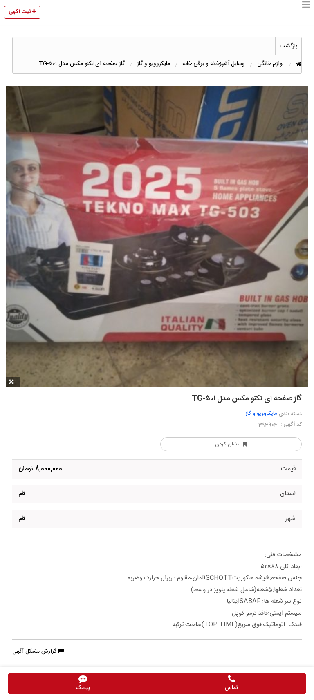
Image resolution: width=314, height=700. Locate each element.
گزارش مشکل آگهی (35, 651)
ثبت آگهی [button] (20, 11)
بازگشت (288, 46)
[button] (306, 12)
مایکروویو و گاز (261, 413)
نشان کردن (227, 444)
